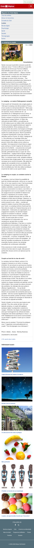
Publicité (9, 535)
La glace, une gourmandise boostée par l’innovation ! (16, 516)
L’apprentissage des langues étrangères (12, 374)
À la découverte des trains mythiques (12, 432)
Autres (3, 38)
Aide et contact (7, 532)
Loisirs (4, 23)
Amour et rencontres (8, 18)
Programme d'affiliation (19, 532)
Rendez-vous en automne (8, 403)
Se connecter (28, 2)
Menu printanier (6, 462)
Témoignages (6, 36)
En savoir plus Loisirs (8, 339)
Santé (3, 31)
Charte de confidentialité (25, 529)
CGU (15, 529)
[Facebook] (15, 525)
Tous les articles (6, 15)
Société (4, 33)
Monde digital (6, 26)
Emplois (20, 535)
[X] (18, 525)
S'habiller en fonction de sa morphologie (12, 491)
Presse (29, 532)
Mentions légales (7, 529)
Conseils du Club (7, 20)
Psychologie (5, 28)
